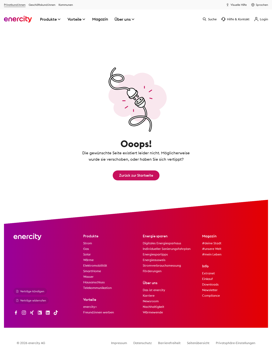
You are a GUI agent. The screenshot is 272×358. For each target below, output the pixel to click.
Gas (86, 249)
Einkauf (207, 279)
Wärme (88, 260)
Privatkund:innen (14, 5)
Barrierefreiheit (169, 343)
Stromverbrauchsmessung (162, 265)
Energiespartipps (155, 254)
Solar (87, 254)
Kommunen (66, 5)
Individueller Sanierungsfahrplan (167, 249)
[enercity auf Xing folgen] (31, 312)
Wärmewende (153, 312)
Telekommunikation (97, 288)
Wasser (88, 277)
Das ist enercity (154, 290)
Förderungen (152, 271)
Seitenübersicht (198, 343)
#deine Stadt (211, 243)
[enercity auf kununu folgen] (39, 312)
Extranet (208, 273)
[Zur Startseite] (18, 19)
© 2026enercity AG (31, 343)
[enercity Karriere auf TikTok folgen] (55, 312)
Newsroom (151, 301)
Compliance (211, 295)
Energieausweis (154, 260)
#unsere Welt (211, 249)
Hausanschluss (94, 282)
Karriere (149, 295)
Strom (87, 243)
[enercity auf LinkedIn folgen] (47, 312)
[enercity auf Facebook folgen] (16, 312)
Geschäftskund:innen (42, 5)
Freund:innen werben (98, 312)
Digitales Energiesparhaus (162, 243)
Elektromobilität (95, 265)
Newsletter (210, 290)
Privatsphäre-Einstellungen (235, 343)
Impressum (119, 343)
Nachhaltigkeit (153, 307)
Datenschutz (142, 343)
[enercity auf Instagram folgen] (24, 312)
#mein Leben (211, 254)
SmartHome (92, 271)
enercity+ (90, 307)
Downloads (210, 284)
